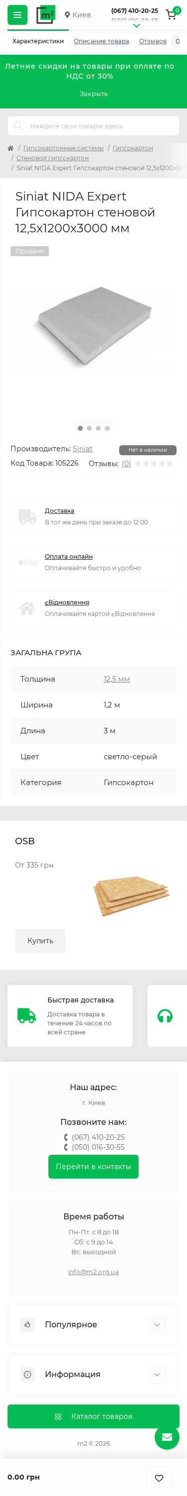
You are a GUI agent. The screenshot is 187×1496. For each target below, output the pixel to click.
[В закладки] (159, 1477)
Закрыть (94, 94)
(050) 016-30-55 (134, 20)
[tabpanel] (93, 329)
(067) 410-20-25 (134, 10)
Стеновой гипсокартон (52, 158)
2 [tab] (89, 428)
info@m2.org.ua (93, 1272)
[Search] (18, 126)
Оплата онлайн (69, 556)
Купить (40, 940)
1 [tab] (80, 428)
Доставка (59, 510)
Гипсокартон (133, 148)
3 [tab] (98, 428)
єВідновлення (67, 602)
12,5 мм (117, 679)
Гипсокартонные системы (63, 148)
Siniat (83, 448)
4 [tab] (107, 428)
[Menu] (17, 15)
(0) (126, 463)
